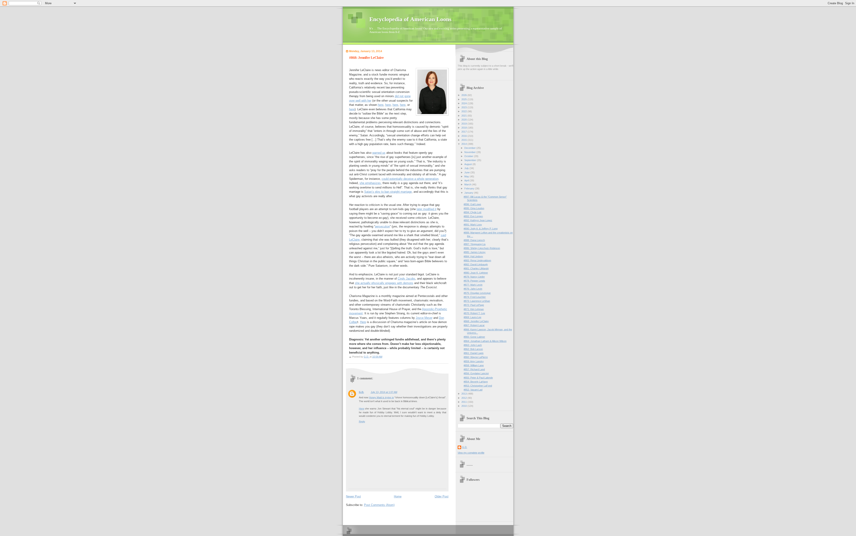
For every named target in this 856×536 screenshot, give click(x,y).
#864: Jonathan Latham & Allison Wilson (485, 341)
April (467, 180)
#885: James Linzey (475, 252)
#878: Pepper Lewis (474, 280)
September (470, 160)
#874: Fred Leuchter (475, 297)
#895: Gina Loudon (474, 208)
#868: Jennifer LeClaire (476, 321)
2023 (464, 107)
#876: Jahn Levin (473, 288)
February (469, 188)
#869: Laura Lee (472, 317)
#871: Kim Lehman (474, 309)
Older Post (442, 496)
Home (397, 496)
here (380, 104)
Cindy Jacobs (406, 278)
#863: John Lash (473, 345)
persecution (382, 226)
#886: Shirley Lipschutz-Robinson (482, 248)
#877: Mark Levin (473, 284)
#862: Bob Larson (473, 349)
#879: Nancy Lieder (474, 276)
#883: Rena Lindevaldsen (477, 260)
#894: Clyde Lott (472, 212)
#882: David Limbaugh (476, 264)
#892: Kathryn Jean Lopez (478, 220)
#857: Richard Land (474, 369)
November (470, 152)
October (469, 156)
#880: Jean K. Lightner (476, 272)
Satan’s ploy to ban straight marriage (388, 191)
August (468, 164)
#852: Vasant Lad (473, 389)
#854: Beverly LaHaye (476, 381)
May (467, 176)
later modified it (426, 209)
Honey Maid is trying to (381, 397)
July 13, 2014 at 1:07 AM (384, 392)
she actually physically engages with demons (384, 283)
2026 (464, 95)
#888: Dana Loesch (474, 240)
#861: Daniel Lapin (474, 353)
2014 (464, 144)
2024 (464, 103)
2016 (464, 136)
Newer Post (353, 496)
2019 (464, 123)
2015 (464, 140)
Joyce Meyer (424, 317)
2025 (464, 99)
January (469, 192)
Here (363, 322)
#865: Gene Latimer (474, 337)
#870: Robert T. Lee (474, 313)
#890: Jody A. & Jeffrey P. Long (481, 228)
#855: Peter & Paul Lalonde (478, 377)
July (466, 168)
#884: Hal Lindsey (473, 256)
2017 (464, 131)
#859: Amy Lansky (474, 361)
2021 (464, 115)
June (467, 172)
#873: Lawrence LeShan (477, 301)
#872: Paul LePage (474, 305)
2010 (464, 406)
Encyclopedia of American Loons (410, 19)
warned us (378, 152)
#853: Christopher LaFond (478, 385)
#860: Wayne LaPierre (476, 357)
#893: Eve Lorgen (473, 216)
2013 (464, 393)
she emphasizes (370, 183)
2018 (464, 127)
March (468, 184)
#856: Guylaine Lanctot (476, 373)
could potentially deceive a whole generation (410, 178)
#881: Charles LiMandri (476, 268)
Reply (362, 421)
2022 (464, 111)
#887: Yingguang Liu (475, 244)
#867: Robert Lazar (474, 325)
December (470, 148)
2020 (464, 119)
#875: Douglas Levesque (477, 293)
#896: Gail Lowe (472, 204)
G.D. (361, 392)
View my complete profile (471, 452)
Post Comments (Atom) (379, 505)
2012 (464, 398)
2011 (464, 402)
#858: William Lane (474, 365)
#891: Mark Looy (473, 224)
